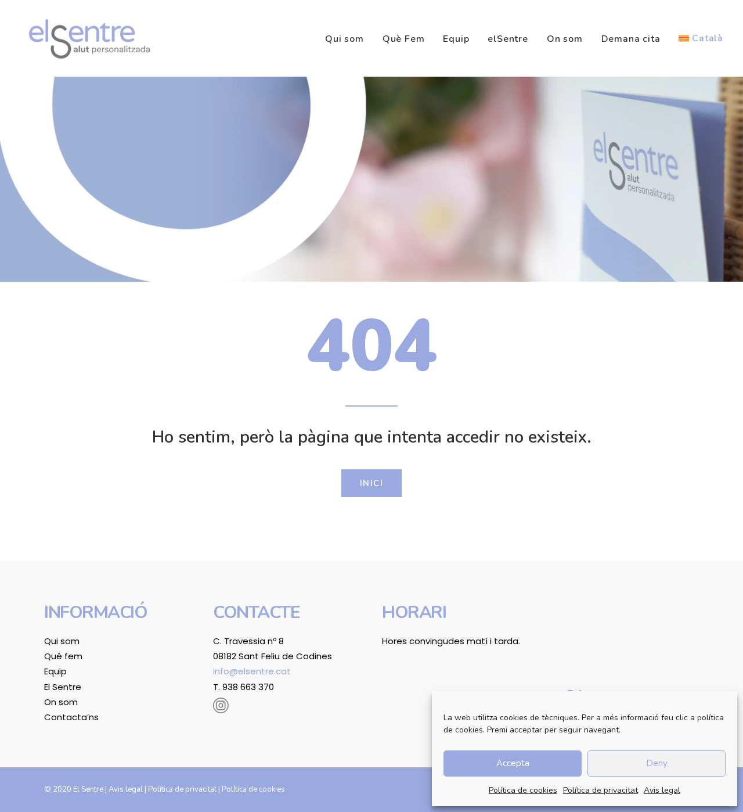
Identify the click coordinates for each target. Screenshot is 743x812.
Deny (657, 763)
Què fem (63, 656)
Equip (456, 39)
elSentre (508, 39)
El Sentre (62, 687)
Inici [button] (372, 483)
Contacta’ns (71, 717)
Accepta (512, 763)
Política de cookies (523, 790)
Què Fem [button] (404, 39)
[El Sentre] (89, 38)
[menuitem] (348, 39)
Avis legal (662, 790)
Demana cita (631, 39)
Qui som (344, 39)
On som (565, 39)
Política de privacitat (600, 790)
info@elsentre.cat (252, 671)
